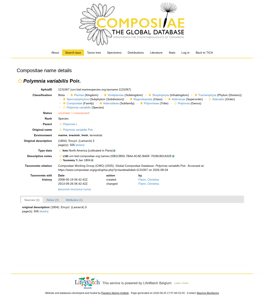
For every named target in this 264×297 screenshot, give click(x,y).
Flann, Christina (148, 179)
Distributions (136, 52)
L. (70, 124)
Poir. (78, 129)
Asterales (218, 99)
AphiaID (46, 89)
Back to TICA (204, 52)
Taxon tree (94, 52)
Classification (42, 95)
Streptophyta (160, 95)
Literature (156, 52)
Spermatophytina (78, 99)
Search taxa (73, 52)
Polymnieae (151, 103)
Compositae (74, 103)
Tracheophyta (207, 95)
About (55, 52)
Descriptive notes (39, 156)
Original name (42, 129)
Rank (48, 118)
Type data (45, 150)
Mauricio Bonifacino (208, 293)
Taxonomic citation (38, 165)
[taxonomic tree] (67, 189)
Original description (38, 140)
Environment (43, 135)
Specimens (114, 52)
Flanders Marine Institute (115, 293)
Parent (47, 124)
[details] (80, 145)
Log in (186, 52)
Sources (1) (32, 200)
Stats (172, 52)
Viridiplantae (116, 95)
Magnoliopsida (142, 99)
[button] (20, 80)
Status (47, 113)
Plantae (79, 95)
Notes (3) (53, 200)
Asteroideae (111, 103)
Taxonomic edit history (41, 177)
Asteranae (178, 99)
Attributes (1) (74, 200)
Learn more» (181, 283)
